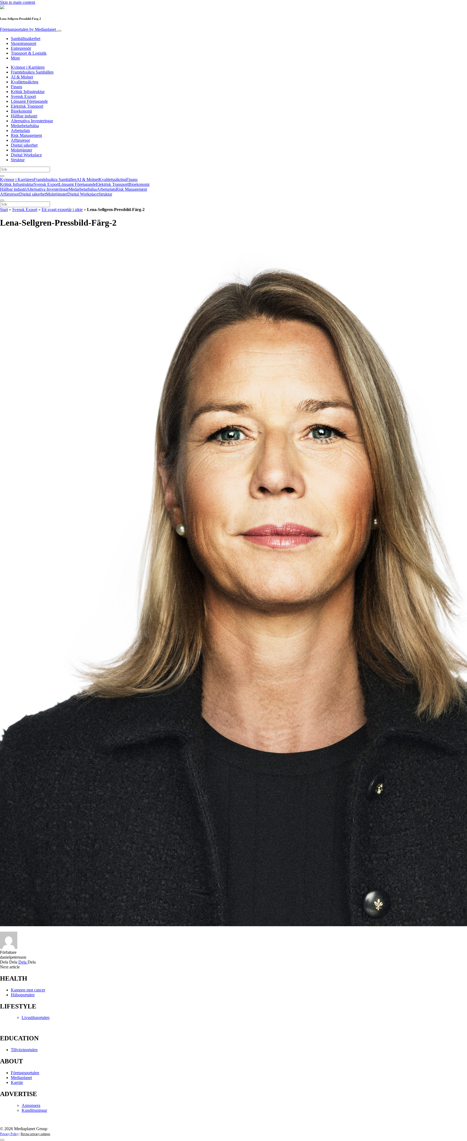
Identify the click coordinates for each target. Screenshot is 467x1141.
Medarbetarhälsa (25, 125)
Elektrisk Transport (27, 106)
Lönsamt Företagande (29, 101)
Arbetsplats (20, 130)
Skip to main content (17, 2)
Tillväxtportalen (24, 1049)
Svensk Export (23, 96)
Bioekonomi (21, 111)
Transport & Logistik (28, 53)
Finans (16, 86)
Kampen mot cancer (28, 990)
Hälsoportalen (23, 994)
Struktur (18, 159)
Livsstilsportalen (35, 1017)
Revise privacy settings (35, 1134)
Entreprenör (21, 48)
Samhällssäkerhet (25, 38)
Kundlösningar (34, 1110)
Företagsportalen (28, 29)
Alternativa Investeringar (32, 120)
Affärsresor (20, 140)
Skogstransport (23, 43)
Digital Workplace (26, 155)
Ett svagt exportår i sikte (62, 209)
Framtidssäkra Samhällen (32, 72)
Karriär (17, 1082)
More (15, 58)
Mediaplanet (21, 1077)
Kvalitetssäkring (24, 82)
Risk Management (26, 135)
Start (4, 209)
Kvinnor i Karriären (28, 67)
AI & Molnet (22, 77)
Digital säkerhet (24, 145)
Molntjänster (21, 150)
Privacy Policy (9, 1134)
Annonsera (31, 1105)
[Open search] (2, 176)
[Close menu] (2, 200)
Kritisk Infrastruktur (28, 91)
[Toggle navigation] (59, 31)
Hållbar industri (24, 116)
